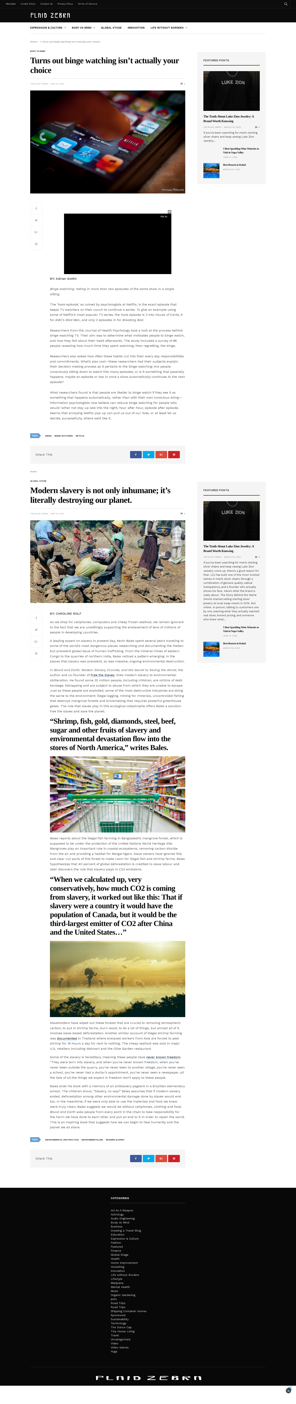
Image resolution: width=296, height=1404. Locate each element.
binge (48, 436)
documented (67, 1038)
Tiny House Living (123, 1331)
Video (114, 1343)
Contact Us (46, 4)
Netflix (80, 436)
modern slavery (115, 1140)
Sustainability (120, 1319)
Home (33, 42)
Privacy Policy (65, 4)
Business (116, 1226)
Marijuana (117, 1282)
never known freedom (163, 1057)
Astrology (117, 1214)
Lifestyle (116, 1278)
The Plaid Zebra (39, 84)
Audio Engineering (123, 1218)
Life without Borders (167, 27)
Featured (117, 1246)
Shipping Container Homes (129, 1311)
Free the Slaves (102, 675)
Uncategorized (120, 1339)
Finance (116, 1250)
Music (114, 1291)
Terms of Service (87, 4)
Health (115, 1258)
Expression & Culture (46, 27)
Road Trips (118, 1303)
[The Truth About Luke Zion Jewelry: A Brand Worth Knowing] (231, 91)
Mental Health (120, 1287)
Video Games (120, 1347)
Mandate (11, 4)
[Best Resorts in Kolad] (211, 170)
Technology (118, 1323)
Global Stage (111, 27)
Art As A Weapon (122, 1210)
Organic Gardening (123, 1295)
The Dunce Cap (121, 1327)
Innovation (136, 27)
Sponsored (118, 1315)
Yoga (114, 1351)
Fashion (116, 1242)
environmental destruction (62, 1140)
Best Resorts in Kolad (234, 164)
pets (114, 1299)
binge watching (64, 436)
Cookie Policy (28, 4)
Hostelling (117, 1266)
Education (117, 1234)
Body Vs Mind (81, 27)
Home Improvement (124, 1262)
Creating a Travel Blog (126, 1230)
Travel (115, 1335)
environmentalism (92, 1140)
